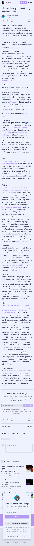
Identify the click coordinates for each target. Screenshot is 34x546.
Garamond (18, 132)
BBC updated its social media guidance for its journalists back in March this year (14, 189)
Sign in (30, 2)
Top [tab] (4, 461)
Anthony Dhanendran (12, 15)
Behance (4, 109)
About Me (10, 90)
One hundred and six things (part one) (12, 467)
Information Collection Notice (20, 411)
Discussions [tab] (15, 461)
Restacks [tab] (13, 439)
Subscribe (23, 2)
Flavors (21, 90)
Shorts (4, 480)
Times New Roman (20, 128)
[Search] (31, 461)
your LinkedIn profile (14, 265)
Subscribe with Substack (18, 523)
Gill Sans (8, 132)
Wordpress (13, 102)
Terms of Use (25, 409)
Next (27, 426)
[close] (28, 495)
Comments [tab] (6, 439)
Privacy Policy (22, 531)
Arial (3, 130)
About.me (24, 114)
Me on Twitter (21, 241)
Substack (8, 542)
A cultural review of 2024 (9, 471)
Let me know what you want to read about (11, 483)
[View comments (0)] (7, 21)
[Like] (3, 21)
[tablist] (9, 439)
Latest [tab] (8, 461)
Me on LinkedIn (14, 270)
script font (18, 152)
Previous (7, 426)
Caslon (4, 135)
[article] (17, 471)
